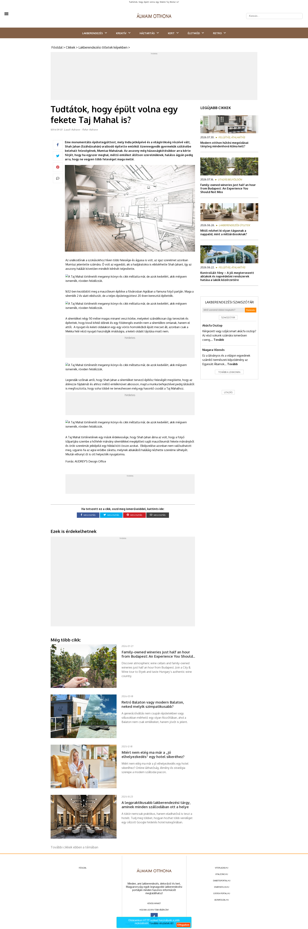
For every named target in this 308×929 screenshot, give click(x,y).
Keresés (250, 310)
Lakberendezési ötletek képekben (102, 47)
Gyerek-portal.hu (221, 893)
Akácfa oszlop (212, 325)
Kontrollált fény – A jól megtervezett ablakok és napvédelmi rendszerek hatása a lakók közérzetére (227, 276)
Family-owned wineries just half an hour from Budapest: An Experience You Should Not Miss (228, 188)
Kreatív (121, 33)
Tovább (219, 339)
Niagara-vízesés (213, 350)
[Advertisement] (154, 77)
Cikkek (70, 47)
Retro (217, 33)
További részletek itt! (161, 923)
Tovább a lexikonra (229, 372)
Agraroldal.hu (221, 900)
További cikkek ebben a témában (74, 847)
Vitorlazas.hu (221, 868)
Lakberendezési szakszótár (229, 302)
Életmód (194, 33)
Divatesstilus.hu (221, 887)
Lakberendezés (92, 33)
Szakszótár (228, 317)
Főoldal (57, 47)
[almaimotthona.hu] (154, 16)
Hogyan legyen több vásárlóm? (154, 910)
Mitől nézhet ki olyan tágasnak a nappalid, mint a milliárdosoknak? (223, 232)
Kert (171, 33)
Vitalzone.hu (221, 874)
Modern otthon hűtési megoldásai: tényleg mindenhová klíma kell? (224, 144)
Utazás (228, 392)
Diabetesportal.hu (221, 881)
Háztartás (147, 33)
